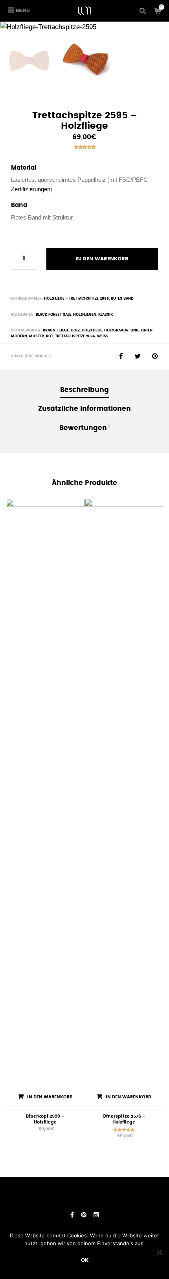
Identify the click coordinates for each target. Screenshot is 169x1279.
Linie (134, 330)
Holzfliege (92, 330)
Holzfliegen (84, 315)
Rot (49, 336)
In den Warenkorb (102, 259)
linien (146, 330)
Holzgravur (116, 330)
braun (49, 330)
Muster (36, 336)
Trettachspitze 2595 (75, 336)
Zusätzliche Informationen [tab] (84, 408)
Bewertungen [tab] (84, 427)
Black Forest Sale (53, 315)
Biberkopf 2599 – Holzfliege (45, 1119)
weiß (102, 336)
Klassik (105, 315)
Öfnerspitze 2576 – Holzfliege (124, 1119)
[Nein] (159, 1252)
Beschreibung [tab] (84, 389)
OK (84, 1260)
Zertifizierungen (30, 189)
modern (19, 336)
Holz (75, 330)
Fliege (63, 330)
